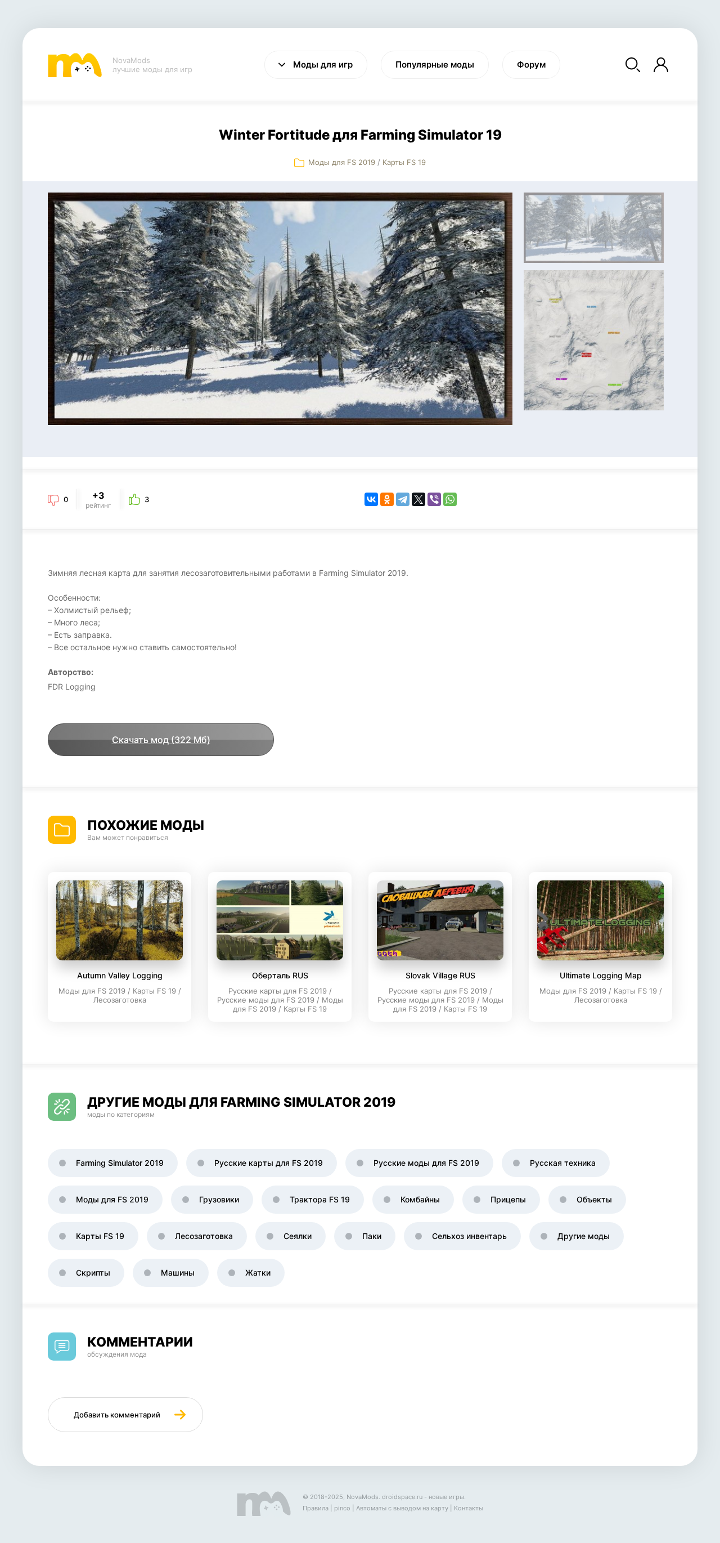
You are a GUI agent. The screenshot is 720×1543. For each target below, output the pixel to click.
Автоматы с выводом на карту (402, 1508)
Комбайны (420, 1199)
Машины (178, 1272)
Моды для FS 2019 (341, 162)
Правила (315, 1508)
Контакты (468, 1508)
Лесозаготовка (204, 1236)
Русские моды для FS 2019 (426, 1163)
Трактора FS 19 (320, 1199)
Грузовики (219, 1199)
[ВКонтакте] (371, 499)
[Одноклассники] (387, 499)
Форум (531, 64)
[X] (418, 499)
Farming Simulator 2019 (120, 1163)
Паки (371, 1236)
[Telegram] (403, 499)
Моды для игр (323, 64)
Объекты (594, 1199)
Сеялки (298, 1236)
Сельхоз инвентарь (469, 1236)
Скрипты (93, 1272)
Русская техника (563, 1163)
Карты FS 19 (404, 162)
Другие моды (583, 1236)
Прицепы (508, 1199)
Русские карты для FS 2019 (268, 1163)
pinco (342, 1508)
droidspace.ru (402, 1497)
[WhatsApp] (450, 499)
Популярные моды (434, 64)
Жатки (258, 1272)
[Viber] (434, 499)
